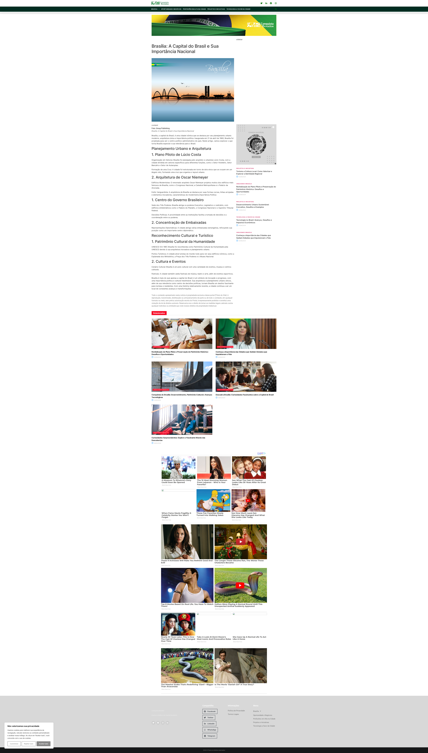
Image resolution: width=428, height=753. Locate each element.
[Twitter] (153, 723)
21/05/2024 (157, 400)
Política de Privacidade (236, 711)
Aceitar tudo (43, 744)
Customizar (14, 744)
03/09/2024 (242, 177)
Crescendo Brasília (244, 184)
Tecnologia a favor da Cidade (238, 9)
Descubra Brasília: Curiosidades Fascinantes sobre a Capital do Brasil (245, 395)
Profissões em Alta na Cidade (194, 9)
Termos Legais (233, 714)
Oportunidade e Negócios (171, 9)
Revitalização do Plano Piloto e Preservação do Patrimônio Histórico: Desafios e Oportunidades (256, 189)
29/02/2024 (221, 397)
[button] (276, 9)
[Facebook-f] (158, 723)
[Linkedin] (167, 723)
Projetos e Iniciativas (216, 9)
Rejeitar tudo (28, 744)
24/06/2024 (242, 210)
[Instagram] (163, 723)
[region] (29, 735)
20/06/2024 (242, 241)
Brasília (154, 9)
